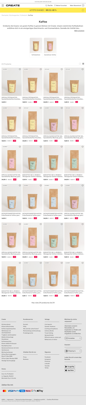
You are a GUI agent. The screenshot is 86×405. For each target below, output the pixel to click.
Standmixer (5, 339)
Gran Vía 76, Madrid (7, 374)
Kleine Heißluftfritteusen (9, 343)
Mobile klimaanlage (7, 337)
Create (4, 319)
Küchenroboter (6, 324)
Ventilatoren (5, 350)
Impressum (10, 399)
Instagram (48, 359)
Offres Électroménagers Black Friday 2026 (9, 355)
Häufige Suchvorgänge (8, 360)
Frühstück (23, 15)
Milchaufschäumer (7, 352)
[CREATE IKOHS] (12, 5)
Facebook (48, 357)
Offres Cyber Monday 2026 (10, 358)
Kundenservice (28, 319)
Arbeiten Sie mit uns (29, 352)
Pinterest (47, 361)
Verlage (47, 319)
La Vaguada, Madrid (7, 376)
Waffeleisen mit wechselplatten (6, 331)
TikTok (47, 368)
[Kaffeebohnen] (36, 46)
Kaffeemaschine (6, 341)
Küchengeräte (14, 15)
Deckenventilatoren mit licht (10, 348)
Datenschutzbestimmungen (24, 399)
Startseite (5, 15)
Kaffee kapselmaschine (9, 328)
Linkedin (47, 363)
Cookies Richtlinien (52, 399)
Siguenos (48, 352)
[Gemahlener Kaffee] (50, 46)
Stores (4, 369)
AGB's (3, 399)
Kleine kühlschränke (8, 326)
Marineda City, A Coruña (9, 378)
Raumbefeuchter (7, 345)
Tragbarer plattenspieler (9, 335)
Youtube (47, 366)
